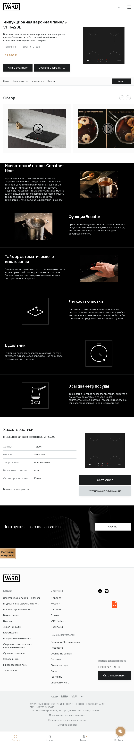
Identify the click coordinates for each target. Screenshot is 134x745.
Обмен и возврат (60, 665)
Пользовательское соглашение (67, 715)
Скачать (112, 526)
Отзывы (51, 81)
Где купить (56, 676)
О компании (57, 626)
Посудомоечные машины (17, 638)
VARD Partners (58, 621)
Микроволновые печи (15, 664)
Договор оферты (67, 724)
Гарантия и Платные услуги (65, 642)
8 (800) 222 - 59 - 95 (109, 666)
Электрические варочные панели (22, 597)
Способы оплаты (60, 682)
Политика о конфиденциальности (67, 720)
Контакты (56, 609)
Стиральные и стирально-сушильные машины (17, 646)
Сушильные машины (14, 653)
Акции (54, 671)
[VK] (107, 591)
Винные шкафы (11, 615)
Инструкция (38, 81)
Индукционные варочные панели (21, 603)
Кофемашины (10, 632)
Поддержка (57, 647)
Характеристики (20, 81)
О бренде (56, 597)
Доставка (56, 659)
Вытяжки (8, 621)
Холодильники (11, 658)
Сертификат (105, 480)
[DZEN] (100, 591)
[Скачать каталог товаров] (114, 605)
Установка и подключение (104, 491)
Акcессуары (10, 670)
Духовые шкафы (12, 626)
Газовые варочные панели (17, 609)
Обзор (6, 81)
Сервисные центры (61, 653)
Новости (55, 603)
